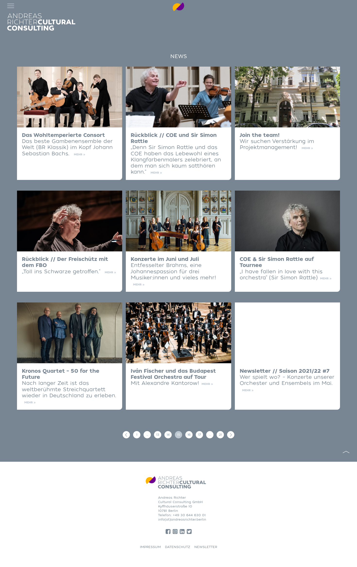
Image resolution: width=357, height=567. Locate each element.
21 (220, 435)
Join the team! (260, 135)
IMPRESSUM (150, 547)
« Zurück (126, 434)
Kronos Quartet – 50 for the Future (60, 374)
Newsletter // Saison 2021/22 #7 (285, 371)
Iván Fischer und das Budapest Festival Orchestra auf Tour (173, 374)
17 (199, 435)
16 (188, 435)
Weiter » (230, 434)
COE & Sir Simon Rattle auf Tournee (277, 262)
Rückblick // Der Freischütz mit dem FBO (65, 262)
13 (157, 435)
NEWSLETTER (205, 547)
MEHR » (79, 154)
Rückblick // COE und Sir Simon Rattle (174, 138)
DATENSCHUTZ (177, 547)
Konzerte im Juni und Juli (165, 259)
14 (168, 435)
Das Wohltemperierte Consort (63, 135)
